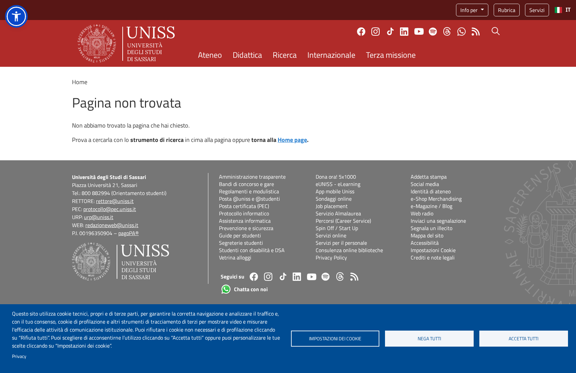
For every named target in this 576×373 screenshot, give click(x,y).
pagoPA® (128, 233)
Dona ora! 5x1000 (336, 176)
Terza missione (391, 55)
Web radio (422, 213)
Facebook (361, 31)
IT (568, 9)
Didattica (247, 55)
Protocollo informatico (244, 213)
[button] (16, 16)
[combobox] (562, 10)
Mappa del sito (427, 235)
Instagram (375, 31)
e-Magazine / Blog (431, 206)
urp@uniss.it (98, 217)
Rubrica (506, 10)
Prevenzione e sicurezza (246, 228)
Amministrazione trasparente (252, 176)
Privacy (19, 356)
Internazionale (331, 55)
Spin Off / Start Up (337, 228)
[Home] (126, 43)
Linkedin (404, 31)
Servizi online (331, 235)
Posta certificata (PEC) (244, 206)
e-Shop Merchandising (436, 198)
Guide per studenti (240, 235)
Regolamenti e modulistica (249, 191)
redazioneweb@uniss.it (111, 225)
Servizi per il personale (341, 242)
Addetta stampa (429, 176)
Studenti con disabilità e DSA (252, 250)
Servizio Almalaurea (338, 213)
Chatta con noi (461, 31)
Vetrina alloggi (235, 257)
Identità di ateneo (431, 191)
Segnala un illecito (431, 228)
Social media (425, 184)
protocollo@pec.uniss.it (109, 209)
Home (79, 81)
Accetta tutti (523, 338)
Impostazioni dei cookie (335, 338)
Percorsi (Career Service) (343, 220)
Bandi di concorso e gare (246, 184)
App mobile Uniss (335, 191)
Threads (447, 31)
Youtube (419, 31)
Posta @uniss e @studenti (249, 198)
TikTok (390, 31)
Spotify (433, 31)
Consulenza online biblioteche (349, 250)
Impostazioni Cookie (433, 250)
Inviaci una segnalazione (438, 220)
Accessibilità (425, 242)
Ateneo (210, 55)
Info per (469, 10)
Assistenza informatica (245, 220)
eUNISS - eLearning (338, 184)
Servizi (537, 10)
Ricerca (285, 55)
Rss (476, 31)
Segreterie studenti (241, 242)
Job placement (332, 206)
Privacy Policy (331, 257)
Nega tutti (429, 338)
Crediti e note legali (433, 257)
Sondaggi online (334, 198)
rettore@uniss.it (115, 201)
